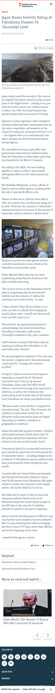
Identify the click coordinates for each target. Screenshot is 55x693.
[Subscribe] (11, 663)
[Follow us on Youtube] (4, 657)
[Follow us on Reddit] (11, 657)
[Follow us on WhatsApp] (4, 663)
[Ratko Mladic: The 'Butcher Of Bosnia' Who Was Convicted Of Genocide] (27, 602)
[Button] (49, 40)
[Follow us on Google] (24, 657)
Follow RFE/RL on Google (34, 689)
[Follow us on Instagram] (17, 657)
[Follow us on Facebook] (37, 657)
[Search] (51, 689)
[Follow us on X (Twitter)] (30, 657)
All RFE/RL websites (10, 689)
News (5, 12)
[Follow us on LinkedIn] (43, 657)
